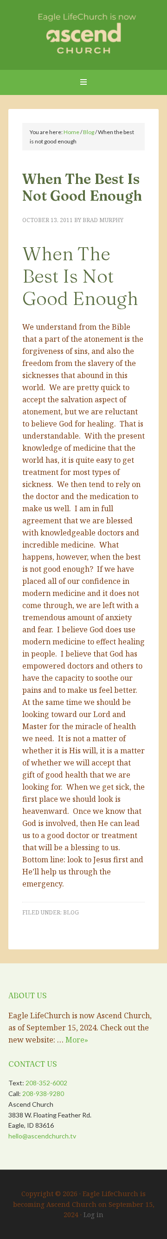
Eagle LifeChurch (83, 32)
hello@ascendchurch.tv (42, 1136)
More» (76, 1040)
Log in (93, 1214)
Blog (71, 912)
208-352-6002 (46, 1083)
